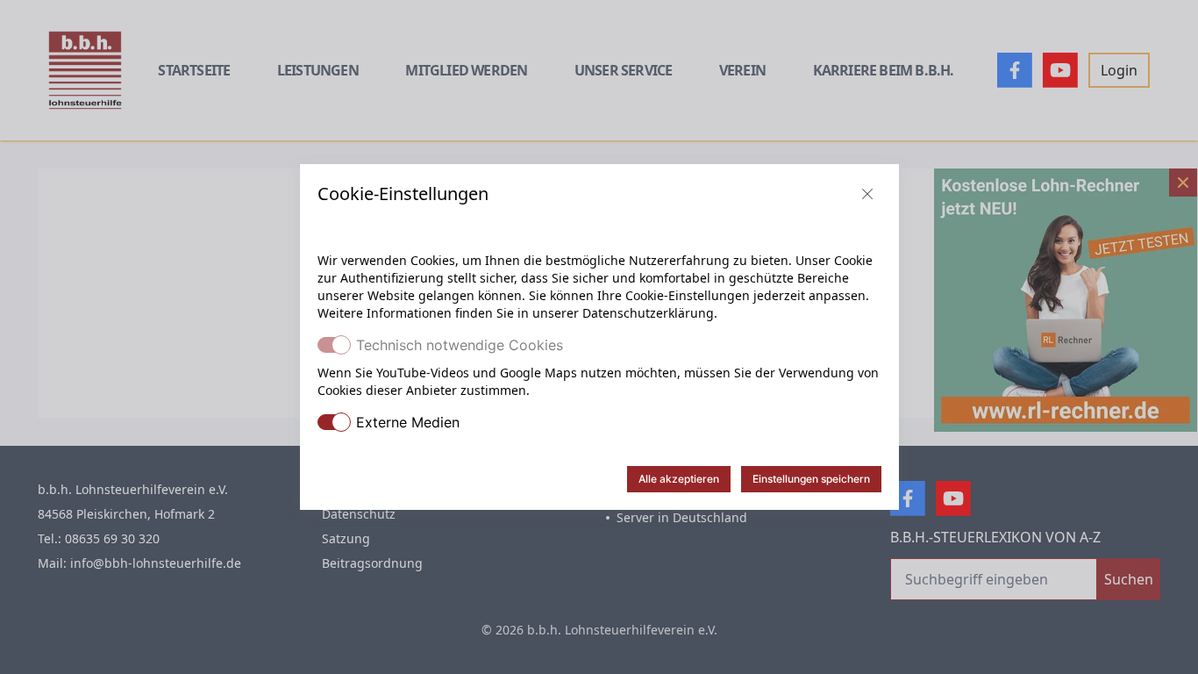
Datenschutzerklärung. (649, 313)
